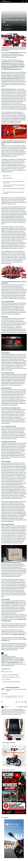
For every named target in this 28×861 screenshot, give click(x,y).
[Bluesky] (26, 707)
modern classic (13, 662)
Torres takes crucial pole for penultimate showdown (11, 681)
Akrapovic (11, 490)
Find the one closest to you (19, 634)
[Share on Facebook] (3, 25)
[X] (19, 707)
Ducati (4, 16)
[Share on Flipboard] (8, 25)
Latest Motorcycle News (20, 16)
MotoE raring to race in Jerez (6, 671)
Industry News (10, 16)
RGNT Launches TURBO (7, 178)
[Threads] (24, 707)
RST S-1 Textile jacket (6, 679)
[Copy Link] (10, 25)
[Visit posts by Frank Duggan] (3, 28)
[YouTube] (21, 707)
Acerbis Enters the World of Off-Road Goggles (11, 674)
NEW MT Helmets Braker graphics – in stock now (11, 677)
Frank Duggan (6, 706)
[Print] (25, 702)
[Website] (16, 707)
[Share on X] (5, 25)
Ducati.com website (10, 602)
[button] (2, 1)
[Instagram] (22, 707)
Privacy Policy (9, 697)
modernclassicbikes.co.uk (7, 657)
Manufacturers (6, 17)
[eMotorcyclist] (7, 1)
